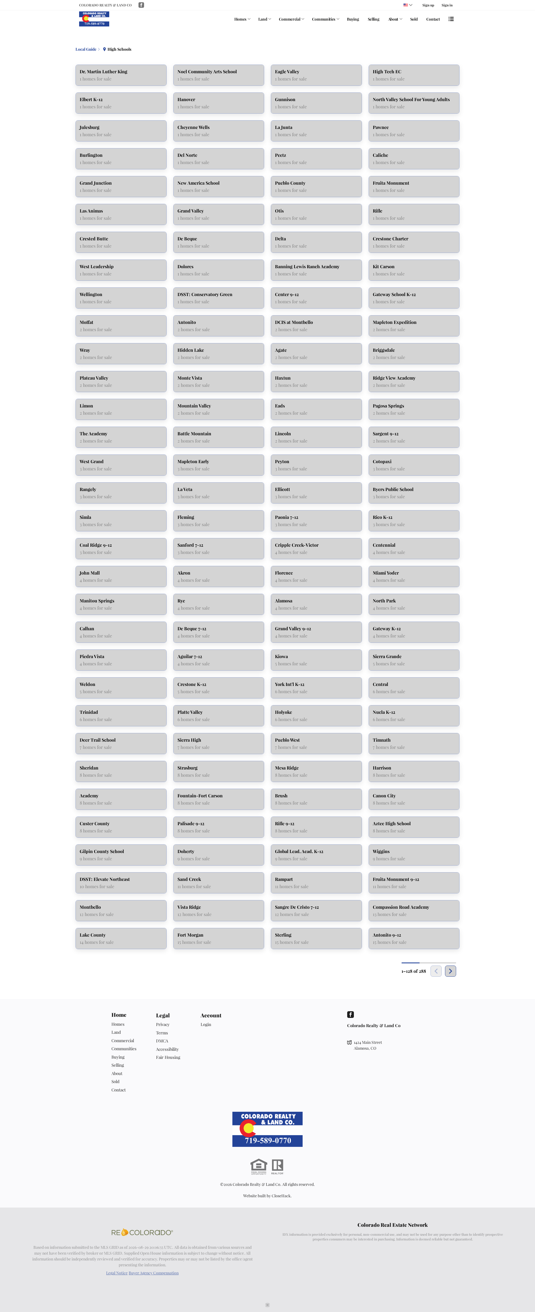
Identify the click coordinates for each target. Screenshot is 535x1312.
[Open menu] (451, 19)
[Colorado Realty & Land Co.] (267, 1129)
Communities (323, 19)
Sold (414, 19)
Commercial (289, 19)
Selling (374, 19)
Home (119, 1014)
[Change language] (408, 5)
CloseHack (281, 1195)
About (393, 19)
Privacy (163, 1024)
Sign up (428, 5)
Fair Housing (168, 1057)
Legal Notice (117, 1273)
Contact (433, 19)
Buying (353, 19)
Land (262, 19)
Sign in (447, 5)
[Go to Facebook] (141, 5)
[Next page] (450, 971)
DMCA (162, 1041)
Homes (240, 19)
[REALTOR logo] (277, 1166)
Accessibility (167, 1049)
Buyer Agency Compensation (154, 1273)
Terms (162, 1032)
